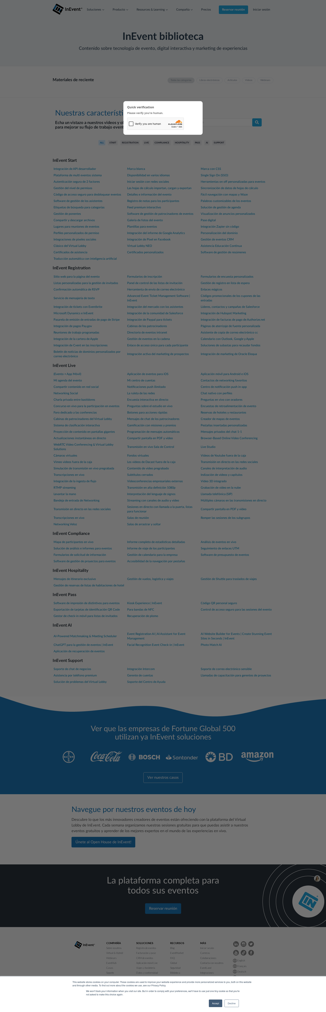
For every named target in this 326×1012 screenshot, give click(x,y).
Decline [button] (232, 1003)
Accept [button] (215, 1003)
